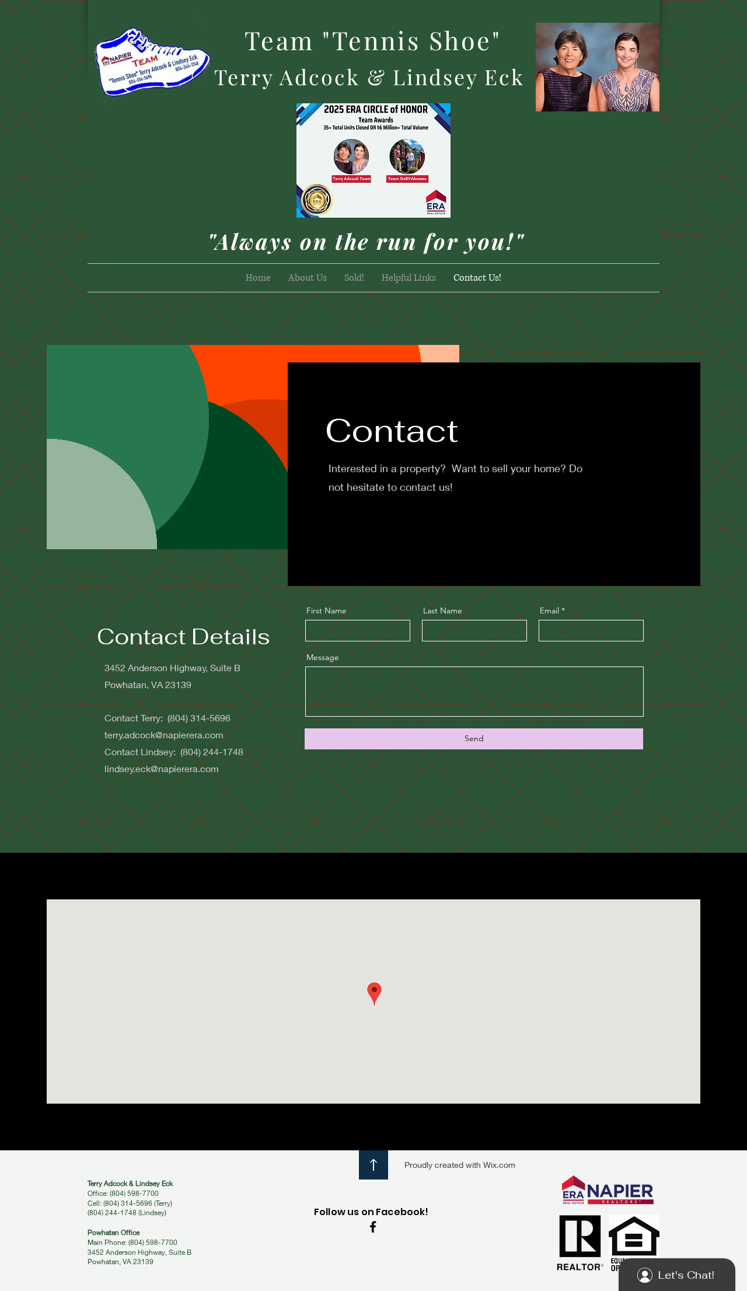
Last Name (442, 610)
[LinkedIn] (375, 529)
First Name (326, 610)
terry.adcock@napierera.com (164, 734)
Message (322, 657)
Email (549, 610)
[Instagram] (395, 529)
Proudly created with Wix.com (459, 1165)
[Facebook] (336, 529)
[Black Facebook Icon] (373, 1226)
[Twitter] (355, 529)
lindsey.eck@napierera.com (161, 768)
